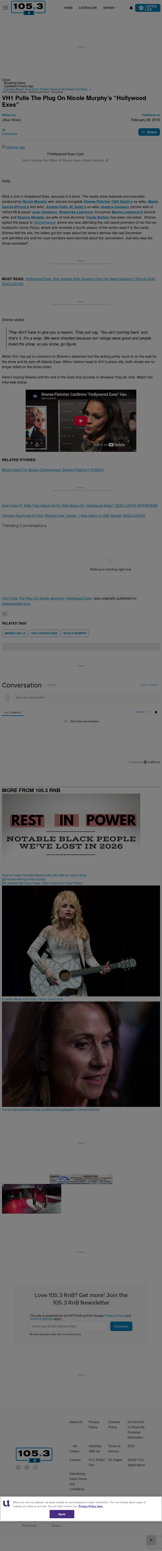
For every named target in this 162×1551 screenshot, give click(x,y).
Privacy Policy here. (91, 1506)
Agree (62, 1514)
